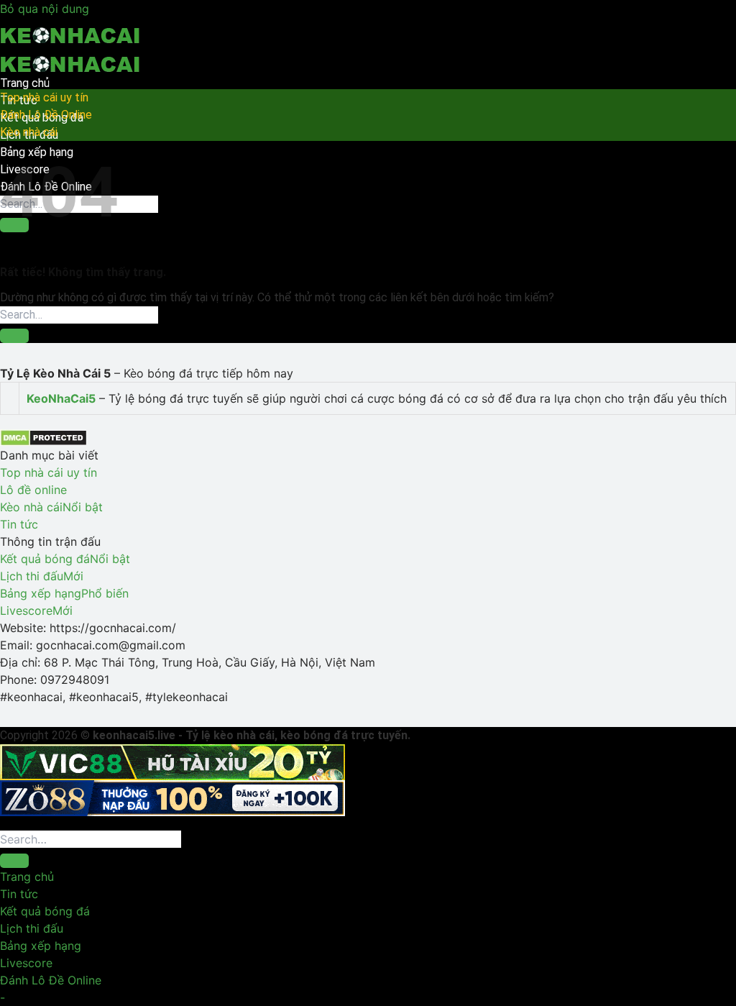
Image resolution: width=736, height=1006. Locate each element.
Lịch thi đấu (31, 928)
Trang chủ (25, 83)
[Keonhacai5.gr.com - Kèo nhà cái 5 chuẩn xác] (72, 46)
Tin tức (19, 894)
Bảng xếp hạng (40, 945)
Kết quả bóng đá (45, 911)
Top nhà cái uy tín (44, 97)
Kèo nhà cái (29, 132)
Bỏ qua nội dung (44, 8)
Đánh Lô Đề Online (46, 115)
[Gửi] (14, 336)
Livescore (26, 963)
